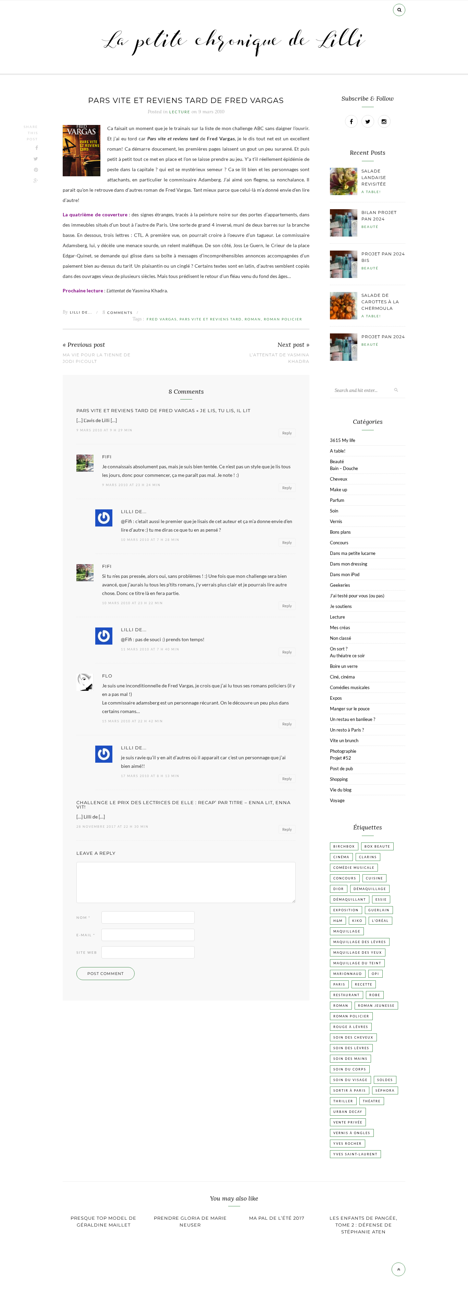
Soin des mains (350, 1059)
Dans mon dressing (348, 564)
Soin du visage (350, 1080)
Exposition (346, 910)
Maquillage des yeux (357, 952)
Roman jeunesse (376, 1005)
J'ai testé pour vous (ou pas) (357, 595)
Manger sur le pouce (350, 708)
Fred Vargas (162, 319)
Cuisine (374, 878)
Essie (381, 899)
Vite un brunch (344, 740)
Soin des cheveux (353, 1037)
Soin (334, 510)
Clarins (368, 857)
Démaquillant (349, 899)
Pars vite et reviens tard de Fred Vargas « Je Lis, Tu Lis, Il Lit (163, 410)
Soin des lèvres (351, 1048)
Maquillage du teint (357, 963)
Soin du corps (349, 1069)
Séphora (385, 1090)
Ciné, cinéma (342, 677)
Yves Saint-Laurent (355, 1154)
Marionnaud (347, 974)
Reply (287, 433)
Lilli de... (81, 312)
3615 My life (342, 440)
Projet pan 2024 (383, 336)
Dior (338, 889)
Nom (83, 917)
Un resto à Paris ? (347, 730)
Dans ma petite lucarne (352, 553)
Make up (338, 489)
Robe (374, 995)
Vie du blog (341, 789)
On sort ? (338, 648)
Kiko (357, 921)
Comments (117, 312)
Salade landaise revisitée (373, 177)
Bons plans (340, 532)
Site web (86, 952)
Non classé (340, 638)
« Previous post (84, 345)
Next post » (293, 345)
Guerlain (379, 910)
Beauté (370, 227)
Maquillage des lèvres (359, 942)
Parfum (337, 500)
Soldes (385, 1080)
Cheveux (338, 479)
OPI (375, 974)
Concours (339, 542)
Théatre (372, 1101)
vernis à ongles (351, 1133)
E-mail (85, 935)
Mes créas (340, 627)
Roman (253, 319)
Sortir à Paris (349, 1090)
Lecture (179, 112)
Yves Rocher (347, 1143)
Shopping (339, 779)
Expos (336, 698)
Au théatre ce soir (347, 655)
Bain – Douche (344, 468)
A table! (371, 192)
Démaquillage (370, 889)
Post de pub (341, 768)
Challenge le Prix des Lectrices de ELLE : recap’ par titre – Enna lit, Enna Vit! (183, 804)
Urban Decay (347, 1112)
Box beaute (377, 846)
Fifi (107, 457)
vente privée (347, 1122)
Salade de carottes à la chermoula (380, 302)
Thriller (343, 1101)
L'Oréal (380, 921)
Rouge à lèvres (350, 1027)
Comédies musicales (350, 687)
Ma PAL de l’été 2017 (277, 1218)
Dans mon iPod (344, 574)
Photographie (343, 751)
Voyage (337, 800)
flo (107, 676)
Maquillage (346, 931)
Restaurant (346, 995)
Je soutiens (341, 606)
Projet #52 (340, 758)
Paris (339, 984)
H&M (338, 921)
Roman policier (283, 319)
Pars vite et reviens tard (211, 319)
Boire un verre (344, 666)
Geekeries (340, 585)
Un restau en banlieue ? (352, 719)
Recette (363, 984)
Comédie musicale (353, 868)
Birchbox (344, 846)
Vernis (336, 521)
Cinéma (341, 857)
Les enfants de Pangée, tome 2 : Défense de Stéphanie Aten (363, 1224)
